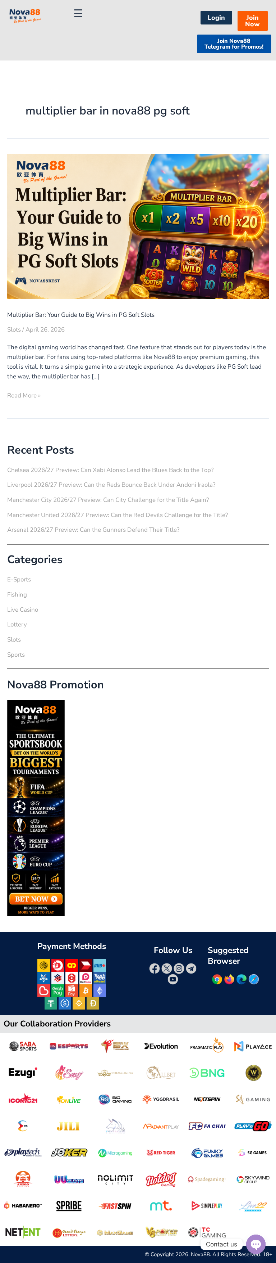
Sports (16, 655)
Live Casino (22, 610)
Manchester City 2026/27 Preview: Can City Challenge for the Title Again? (108, 500)
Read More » (24, 395)
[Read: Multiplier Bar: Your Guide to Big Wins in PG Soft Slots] (138, 226)
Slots (14, 329)
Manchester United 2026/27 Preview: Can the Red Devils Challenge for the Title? (117, 515)
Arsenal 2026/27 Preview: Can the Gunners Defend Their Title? (93, 530)
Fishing (17, 594)
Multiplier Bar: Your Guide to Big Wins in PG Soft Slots (81, 315)
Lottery (17, 624)
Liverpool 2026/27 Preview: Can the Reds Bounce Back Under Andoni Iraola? (111, 485)
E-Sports (19, 579)
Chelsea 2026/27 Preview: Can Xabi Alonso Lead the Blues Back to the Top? (110, 470)
